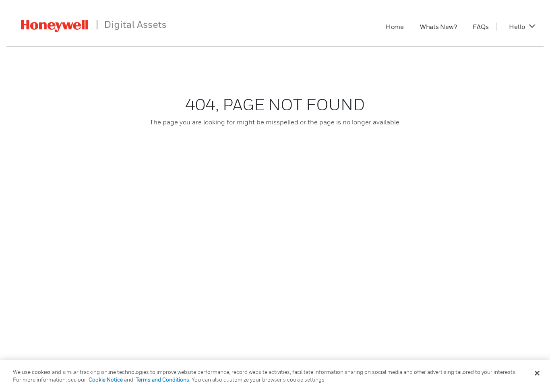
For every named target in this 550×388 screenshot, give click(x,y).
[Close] (537, 373)
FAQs (484, 27)
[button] (516, 27)
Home (399, 27)
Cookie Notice (106, 379)
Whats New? (442, 27)
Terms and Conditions (162, 379)
